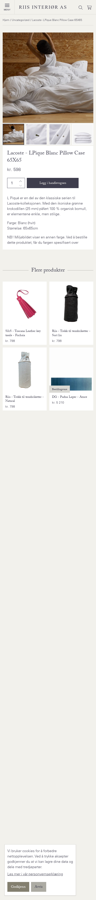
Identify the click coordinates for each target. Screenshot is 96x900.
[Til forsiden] (42, 7)
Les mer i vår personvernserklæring (35, 874)
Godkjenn (18, 887)
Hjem (6, 20)
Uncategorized (20, 20)
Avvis (39, 887)
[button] (7, 5)
